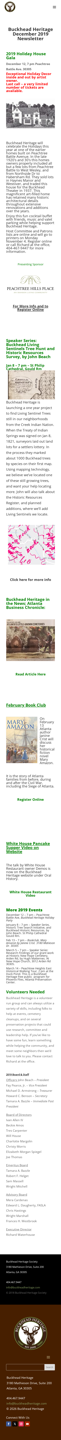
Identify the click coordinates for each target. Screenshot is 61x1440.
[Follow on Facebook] (8, 1423)
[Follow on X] (14, 1423)
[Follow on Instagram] (21, 1423)
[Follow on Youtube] (27, 1423)
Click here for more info (30, 579)
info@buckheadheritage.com (23, 1287)
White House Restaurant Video (31, 894)
